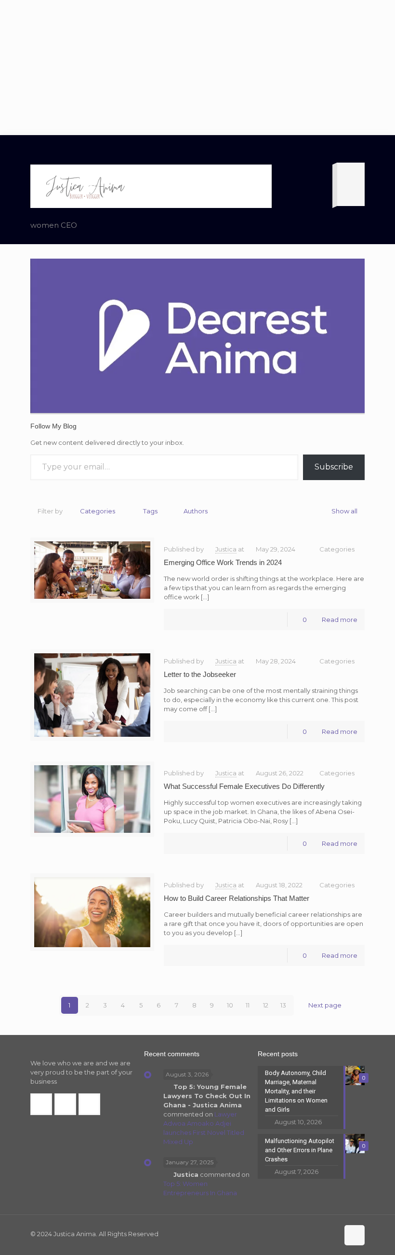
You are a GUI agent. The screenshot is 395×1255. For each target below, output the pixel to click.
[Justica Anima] (84, 186)
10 (230, 1005)
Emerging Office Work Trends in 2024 (223, 562)
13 (283, 1005)
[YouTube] (317, 1233)
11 (248, 1005)
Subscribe (334, 466)
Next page (325, 1005)
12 (265, 1005)
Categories (97, 511)
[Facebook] (291, 1233)
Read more (339, 619)
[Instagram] (330, 1233)
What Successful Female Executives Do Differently (244, 786)
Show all (344, 511)
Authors (196, 511)
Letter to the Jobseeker (200, 674)
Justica (226, 549)
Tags (150, 511)
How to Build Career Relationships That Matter (236, 898)
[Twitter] (304, 1233)
